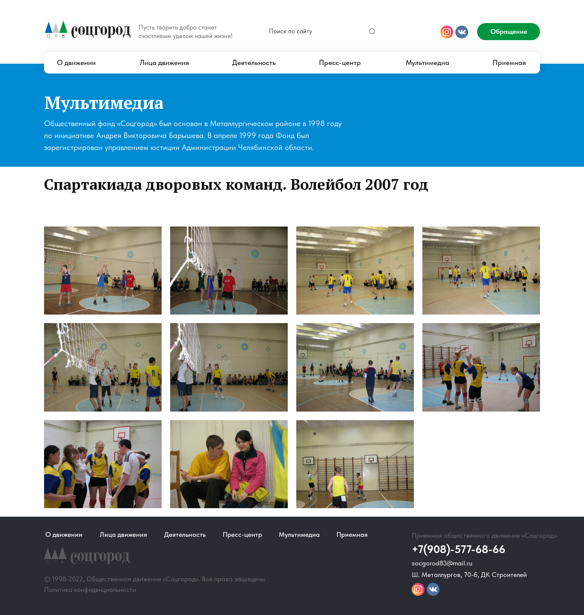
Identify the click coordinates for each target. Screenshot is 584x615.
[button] (508, 31)
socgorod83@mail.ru (442, 563)
